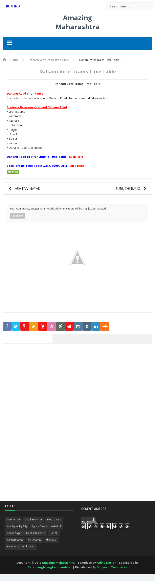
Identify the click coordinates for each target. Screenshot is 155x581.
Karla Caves (34, 539)
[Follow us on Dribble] (51, 326)
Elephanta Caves (35, 533)
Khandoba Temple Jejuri (21, 546)
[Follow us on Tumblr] (87, 326)
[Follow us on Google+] (24, 326)
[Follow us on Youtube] (42, 326)
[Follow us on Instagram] (78, 326)
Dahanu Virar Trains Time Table (77, 84)
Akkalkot (56, 526)
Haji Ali (54, 533)
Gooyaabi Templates (112, 567)
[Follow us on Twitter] (16, 326)
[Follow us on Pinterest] (69, 326)
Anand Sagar (14, 533)
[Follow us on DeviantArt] (60, 326)
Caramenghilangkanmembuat (50, 567)
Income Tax (13, 519)
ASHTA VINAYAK (27, 188)
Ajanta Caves (39, 526)
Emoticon (17, 216)
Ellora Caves (54, 519)
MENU (15, 6)
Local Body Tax (33, 519)
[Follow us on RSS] (33, 326)
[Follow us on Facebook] (7, 326)
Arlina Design (106, 562)
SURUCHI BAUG (127, 188)
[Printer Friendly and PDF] (77, 171)
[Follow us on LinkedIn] (95, 326)
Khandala (51, 539)
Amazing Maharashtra (78, 22)
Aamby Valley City (17, 526)
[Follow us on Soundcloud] (104, 326)
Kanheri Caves (15, 539)
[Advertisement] (79, 374)
